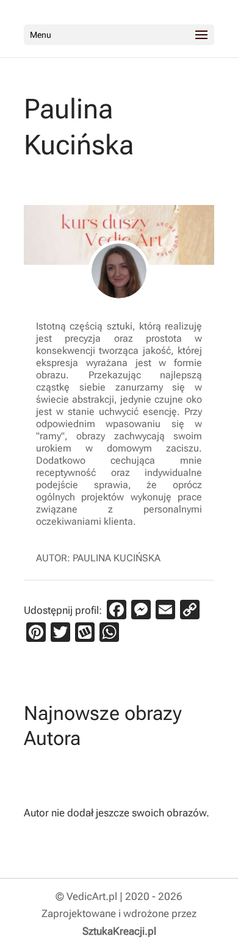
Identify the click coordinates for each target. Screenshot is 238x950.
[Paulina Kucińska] (119, 270)
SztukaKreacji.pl (119, 931)
